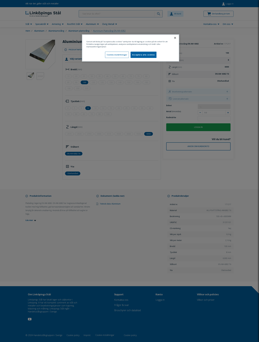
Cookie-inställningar (117, 55)
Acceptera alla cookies (143, 55)
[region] (130, 48)
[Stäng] (175, 38)
